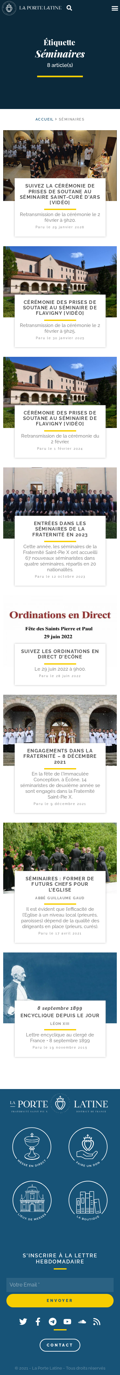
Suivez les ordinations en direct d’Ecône (60, 654)
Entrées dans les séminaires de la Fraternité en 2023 (60, 529)
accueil (45, 119)
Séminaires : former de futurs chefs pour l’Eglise (60, 884)
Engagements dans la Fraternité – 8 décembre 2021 (60, 756)
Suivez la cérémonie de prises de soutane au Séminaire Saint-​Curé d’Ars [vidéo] (60, 194)
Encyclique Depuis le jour (60, 1016)
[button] (114, 8)
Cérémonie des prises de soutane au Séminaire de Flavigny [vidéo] (60, 307)
